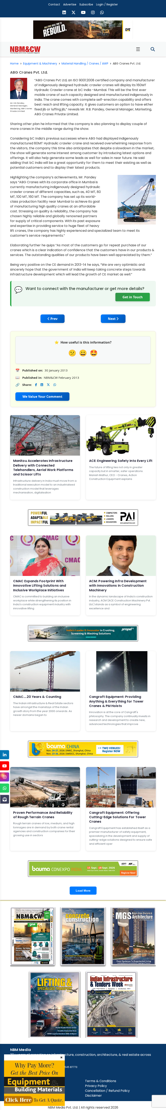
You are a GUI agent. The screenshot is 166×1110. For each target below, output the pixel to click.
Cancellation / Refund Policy (107, 1090)
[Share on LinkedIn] (41, 384)
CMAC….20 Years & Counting (37, 696)
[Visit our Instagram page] (93, 13)
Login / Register (107, 4)
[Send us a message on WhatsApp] (102, 13)
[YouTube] (4, 765)
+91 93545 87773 (67, 1067)
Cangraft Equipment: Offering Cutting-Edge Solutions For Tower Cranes (117, 817)
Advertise (69, 4)
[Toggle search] (153, 49)
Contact (54, 4)
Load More (83, 890)
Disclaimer (93, 1095)
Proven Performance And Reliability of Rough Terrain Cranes (42, 814)
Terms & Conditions (100, 1081)
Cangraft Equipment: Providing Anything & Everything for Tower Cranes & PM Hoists (116, 701)
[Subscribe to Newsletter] (4, 799)
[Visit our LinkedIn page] (64, 13)
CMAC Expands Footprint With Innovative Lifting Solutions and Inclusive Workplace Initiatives (39, 586)
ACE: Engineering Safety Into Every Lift (120, 460)
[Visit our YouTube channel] (83, 13)
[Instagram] (4, 777)
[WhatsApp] (4, 788)
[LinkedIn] (4, 754)
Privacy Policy (96, 1086)
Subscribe (86, 4)
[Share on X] (48, 384)
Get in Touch (132, 297)
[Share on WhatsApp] (54, 384)
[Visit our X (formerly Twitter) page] (73, 13)
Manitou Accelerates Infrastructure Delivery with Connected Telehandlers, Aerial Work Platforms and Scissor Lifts (43, 467)
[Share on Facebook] (36, 384)
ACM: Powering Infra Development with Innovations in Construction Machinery (118, 586)
